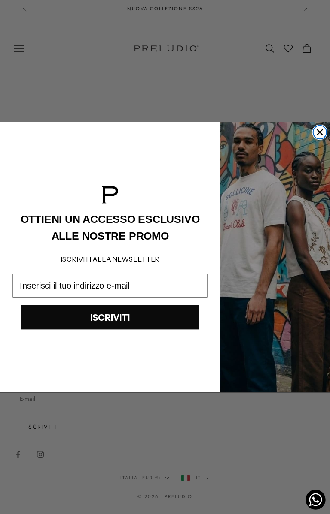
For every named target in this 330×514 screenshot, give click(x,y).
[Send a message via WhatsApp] (316, 500)
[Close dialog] (320, 132)
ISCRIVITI (110, 317)
